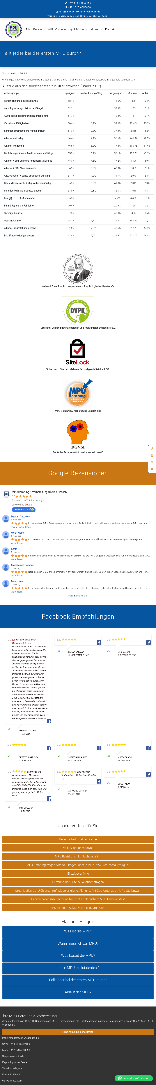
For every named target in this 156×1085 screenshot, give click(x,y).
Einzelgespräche (78, 873)
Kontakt (110, 29)
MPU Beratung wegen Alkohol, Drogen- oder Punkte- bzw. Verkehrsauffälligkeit (78, 865)
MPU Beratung (35, 29)
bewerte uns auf (22, 509)
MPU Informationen (87, 29)
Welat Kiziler (17, 532)
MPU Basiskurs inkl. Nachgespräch (78, 856)
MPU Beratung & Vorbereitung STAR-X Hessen (39, 492)
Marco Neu (17, 581)
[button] (134, 1078)
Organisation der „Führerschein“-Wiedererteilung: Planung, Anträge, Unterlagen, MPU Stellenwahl (78, 890)
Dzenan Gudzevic (20, 516)
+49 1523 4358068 (79, 7)
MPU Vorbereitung (60, 29)
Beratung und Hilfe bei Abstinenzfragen (78, 882)
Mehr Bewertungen (78, 595)
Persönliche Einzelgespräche (78, 839)
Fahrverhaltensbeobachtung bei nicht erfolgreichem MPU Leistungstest (78, 899)
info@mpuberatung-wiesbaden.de (79, 11)
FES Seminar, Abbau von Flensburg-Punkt (78, 908)
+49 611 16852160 (79, 3)
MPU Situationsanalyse (78, 848)
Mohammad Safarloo (22, 565)
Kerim (14, 548)
